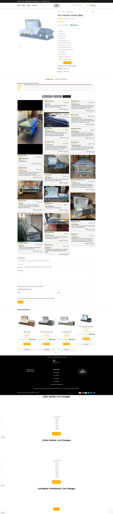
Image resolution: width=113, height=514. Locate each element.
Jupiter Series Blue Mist (46, 331)
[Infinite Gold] (27, 321)
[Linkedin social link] (66, 72)
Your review (20, 270)
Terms (64, 388)
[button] (26, 344)
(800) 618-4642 (30, 371)
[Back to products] (93, 12)
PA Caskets (56, 381)
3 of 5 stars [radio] (38, 267)
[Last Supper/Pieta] (66, 321)
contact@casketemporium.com (32, 1)
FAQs (47, 388)
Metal (63, 12)
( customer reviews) (69, 18)
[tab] (49, 79)
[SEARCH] (87, 5)
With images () (47, 96)
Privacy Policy (59, 388)
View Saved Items (38, 388)
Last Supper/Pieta (66, 331)
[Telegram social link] (68, 72)
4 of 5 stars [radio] (43, 267)
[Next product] (94, 12)
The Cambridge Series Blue (86, 326)
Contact (77, 388)
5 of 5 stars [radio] (49, 267)
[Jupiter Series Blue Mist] (46, 321)
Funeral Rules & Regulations (56, 384)
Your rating (20, 267)
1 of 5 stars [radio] (27, 267)
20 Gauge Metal (69, 12)
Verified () (58, 96)
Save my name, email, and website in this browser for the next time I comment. (36, 298)
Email (58, 292)
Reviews (50, 388)
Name (19, 292)
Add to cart (67, 62)
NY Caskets (56, 372)
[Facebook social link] (61, 72)
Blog (54, 388)
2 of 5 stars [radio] (32, 267)
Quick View (26, 349)
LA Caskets (56, 378)
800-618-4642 (21, 1)
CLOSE (2, 437)
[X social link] (63, 72)
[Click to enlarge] (20, 46)
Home (58, 12)
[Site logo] (56, 5)
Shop (44, 388)
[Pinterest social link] (65, 72)
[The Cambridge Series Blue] (86, 318)
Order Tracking (70, 388)
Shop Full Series (56, 433)
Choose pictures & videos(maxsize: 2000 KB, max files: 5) (31, 286)
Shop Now (56, 509)
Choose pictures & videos (26, 289)
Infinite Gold (26, 331)
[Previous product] (91, 12)
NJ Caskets (56, 375)
